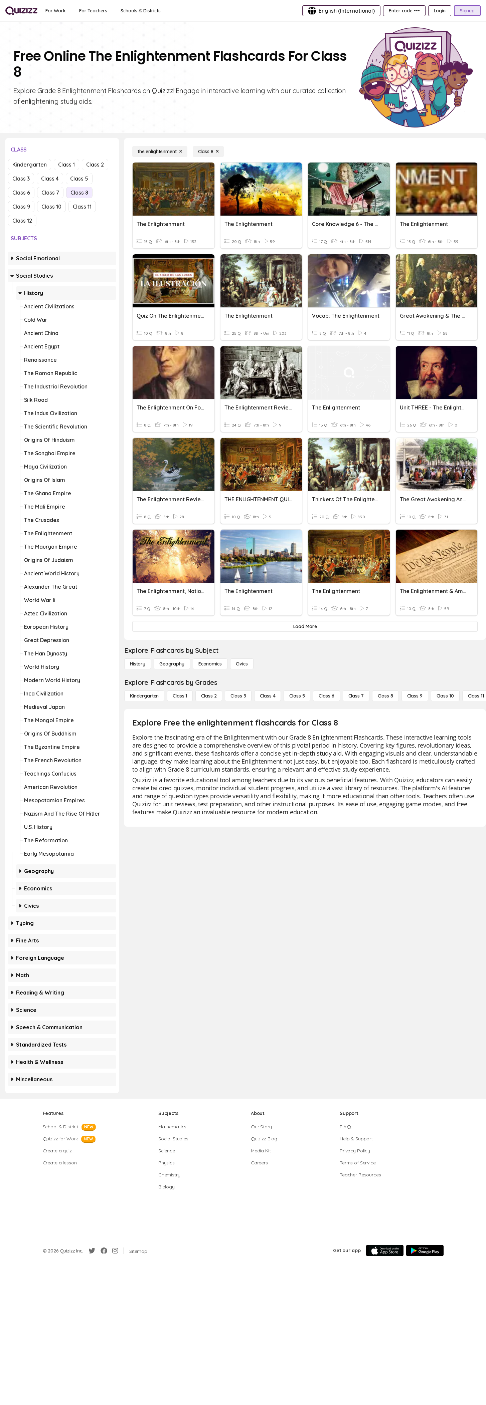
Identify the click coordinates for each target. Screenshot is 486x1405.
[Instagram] (115, 1250)
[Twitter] (92, 1250)
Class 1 (66, 164)
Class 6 (21, 192)
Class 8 (79, 192)
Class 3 (21, 178)
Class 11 (82, 206)
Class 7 (50, 192)
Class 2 (95, 164)
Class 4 (50, 178)
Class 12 (22, 220)
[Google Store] (425, 1250)
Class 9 (21, 206)
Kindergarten (29, 164)
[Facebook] (104, 1250)
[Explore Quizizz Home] (21, 10)
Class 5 (79, 178)
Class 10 (51, 206)
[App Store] (384, 1250)
